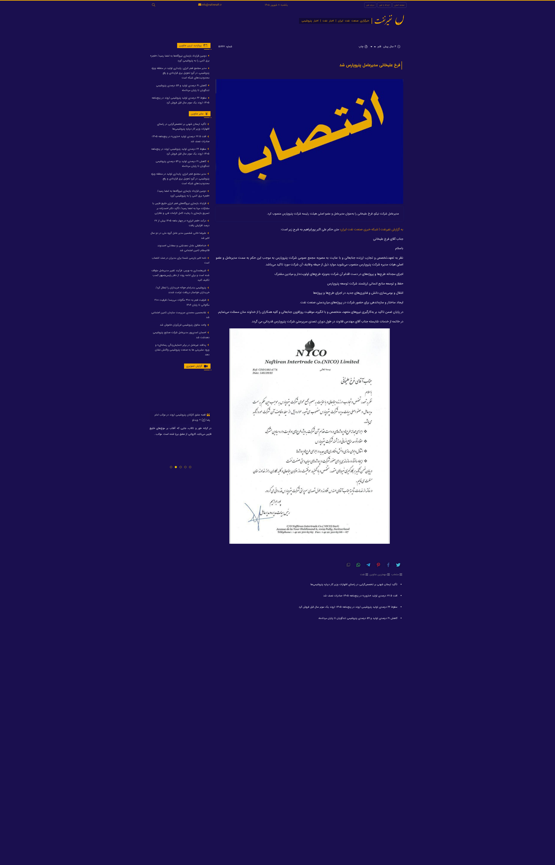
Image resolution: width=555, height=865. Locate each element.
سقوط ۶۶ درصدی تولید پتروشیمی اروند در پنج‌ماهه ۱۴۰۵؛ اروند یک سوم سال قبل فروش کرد (347, 607)
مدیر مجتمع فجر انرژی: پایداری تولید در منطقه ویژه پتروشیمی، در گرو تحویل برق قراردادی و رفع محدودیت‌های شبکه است (180, 73)
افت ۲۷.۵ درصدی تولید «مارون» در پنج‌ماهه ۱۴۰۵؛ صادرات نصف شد (360, 596)
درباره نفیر (370, 5)
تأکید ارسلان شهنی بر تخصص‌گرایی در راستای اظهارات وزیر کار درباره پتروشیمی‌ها (353, 584)
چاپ (361, 46)
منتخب (395, 574)
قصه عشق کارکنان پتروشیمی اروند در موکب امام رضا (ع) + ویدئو (182, 417)
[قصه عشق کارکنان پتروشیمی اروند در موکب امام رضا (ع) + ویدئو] (180, 392)
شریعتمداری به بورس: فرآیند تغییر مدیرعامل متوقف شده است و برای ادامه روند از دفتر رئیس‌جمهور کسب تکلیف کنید (180, 275)
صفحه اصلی (399, 5)
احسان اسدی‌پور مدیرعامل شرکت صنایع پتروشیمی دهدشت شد (181, 335)
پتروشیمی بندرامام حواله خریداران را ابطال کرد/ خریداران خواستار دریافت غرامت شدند (182, 290)
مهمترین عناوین (378, 574)
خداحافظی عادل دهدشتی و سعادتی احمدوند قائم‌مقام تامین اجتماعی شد (183, 247)
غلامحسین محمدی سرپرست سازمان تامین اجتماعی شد (180, 314)
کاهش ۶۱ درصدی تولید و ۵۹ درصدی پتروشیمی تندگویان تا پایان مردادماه (357, 618)
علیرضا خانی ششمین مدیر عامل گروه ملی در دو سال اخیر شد (179, 235)
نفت (362, 574)
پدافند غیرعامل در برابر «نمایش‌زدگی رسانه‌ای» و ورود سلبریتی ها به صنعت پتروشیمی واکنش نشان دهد (182, 350)
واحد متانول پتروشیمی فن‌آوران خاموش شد (183, 325)
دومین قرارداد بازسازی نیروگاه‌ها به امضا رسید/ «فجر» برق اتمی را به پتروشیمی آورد (179, 58)
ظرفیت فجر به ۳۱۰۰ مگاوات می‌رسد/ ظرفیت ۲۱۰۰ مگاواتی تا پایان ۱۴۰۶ (181, 302)
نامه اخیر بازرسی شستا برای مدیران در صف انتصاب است (180, 260)
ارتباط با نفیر (384, 5)
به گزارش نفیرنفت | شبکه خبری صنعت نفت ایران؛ (371, 229)
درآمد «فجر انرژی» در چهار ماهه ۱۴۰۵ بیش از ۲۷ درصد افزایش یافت (181, 223)
